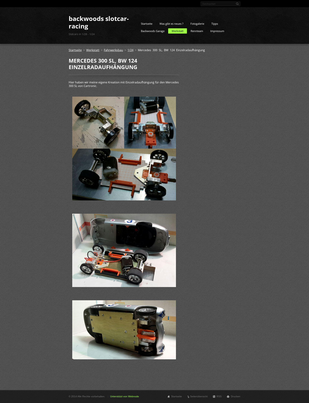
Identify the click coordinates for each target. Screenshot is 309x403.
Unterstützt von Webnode (124, 396)
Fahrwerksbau (113, 50)
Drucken (235, 396)
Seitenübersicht (199, 396)
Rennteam (197, 31)
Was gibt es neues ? (171, 23)
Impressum (217, 31)
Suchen (237, 4)
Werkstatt (177, 31)
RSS (219, 396)
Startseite (146, 23)
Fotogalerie (197, 23)
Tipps (214, 23)
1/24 (130, 50)
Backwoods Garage (153, 31)
